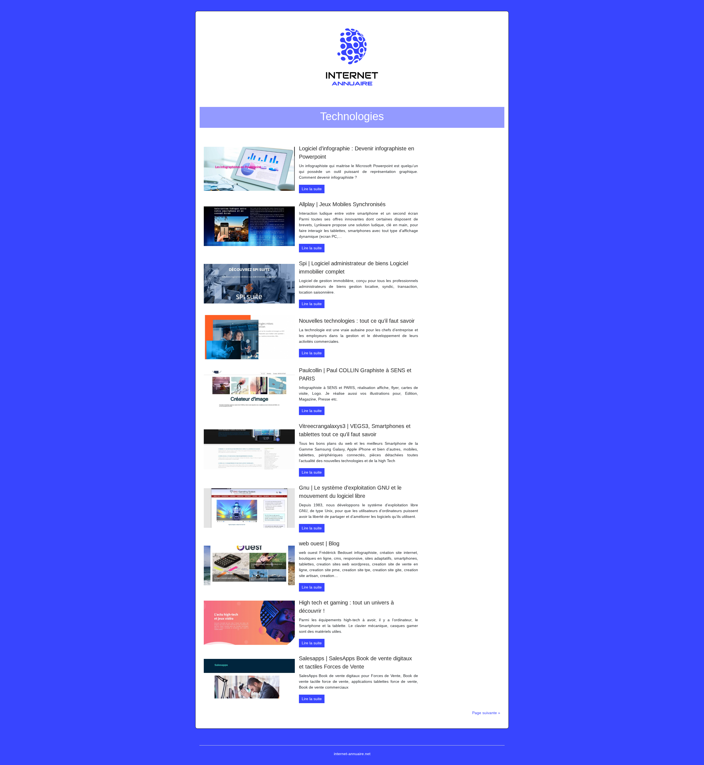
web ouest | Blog (319, 543)
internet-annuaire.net (352, 754)
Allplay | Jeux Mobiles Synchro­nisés (342, 204)
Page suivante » (486, 713)
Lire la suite (312, 189)
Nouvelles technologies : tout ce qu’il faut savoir (357, 321)
